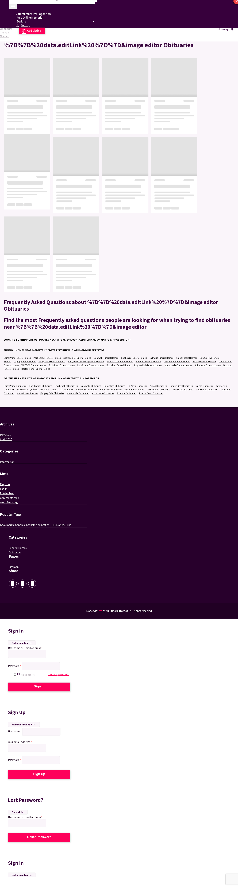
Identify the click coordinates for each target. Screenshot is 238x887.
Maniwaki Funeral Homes (106, 357)
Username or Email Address (25, 648)
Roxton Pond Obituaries (151, 393)
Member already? (24, 724)
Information (7, 462)
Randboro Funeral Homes (148, 361)
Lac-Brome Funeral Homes (90, 365)
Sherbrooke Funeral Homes (77, 357)
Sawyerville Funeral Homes (52, 361)
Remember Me (27, 674)
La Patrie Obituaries (137, 385)
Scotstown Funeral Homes (62, 365)
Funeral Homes (18, 548)
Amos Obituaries (158, 385)
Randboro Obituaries (86, 389)
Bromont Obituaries (126, 393)
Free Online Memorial (30, 18)
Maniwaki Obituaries (90, 385)
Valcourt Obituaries (134, 389)
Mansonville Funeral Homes (178, 365)
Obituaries (6, 29)
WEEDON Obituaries (183, 389)
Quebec (4, 36)
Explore (21, 21)
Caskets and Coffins (37, 525)
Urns (68, 525)
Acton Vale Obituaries (103, 393)
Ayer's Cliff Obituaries (62, 389)
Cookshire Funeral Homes (134, 357)
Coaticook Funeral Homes (177, 361)
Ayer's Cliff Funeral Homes (120, 361)
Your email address (20, 742)
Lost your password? (58, 674)
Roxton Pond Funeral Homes (35, 368)
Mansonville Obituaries (78, 393)
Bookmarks (7, 525)
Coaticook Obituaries (111, 389)
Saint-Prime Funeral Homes (17, 357)
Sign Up (23, 25)
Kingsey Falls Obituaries (52, 393)
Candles (20, 525)
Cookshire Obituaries (114, 385)
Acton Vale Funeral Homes (208, 365)
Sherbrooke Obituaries (66, 385)
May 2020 (5, 435)
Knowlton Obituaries (27, 393)
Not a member (22, 642)
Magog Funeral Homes (25, 361)
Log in (3, 489)
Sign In (39, 686)
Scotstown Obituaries (206, 389)
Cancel (18, 812)
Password (14, 666)
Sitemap (14, 567)
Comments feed (9, 498)
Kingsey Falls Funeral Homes (148, 365)
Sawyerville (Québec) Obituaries (33, 389)
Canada (4, 32)
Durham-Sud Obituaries (158, 389)
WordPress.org (9, 502)
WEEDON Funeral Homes (33, 365)
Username (15, 731)
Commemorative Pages (33, 14)
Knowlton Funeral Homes (118, 365)
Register (5, 484)
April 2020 (6, 439)
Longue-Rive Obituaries (181, 385)
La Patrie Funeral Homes (161, 357)
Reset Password (39, 837)
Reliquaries (57, 525)
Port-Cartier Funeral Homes (47, 357)
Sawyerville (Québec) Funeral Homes (86, 361)
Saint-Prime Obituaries (15, 385)
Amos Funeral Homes (186, 357)
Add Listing (31, 31)
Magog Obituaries (204, 385)
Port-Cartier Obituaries (40, 385)
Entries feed (7, 493)
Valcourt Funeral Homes (204, 361)
